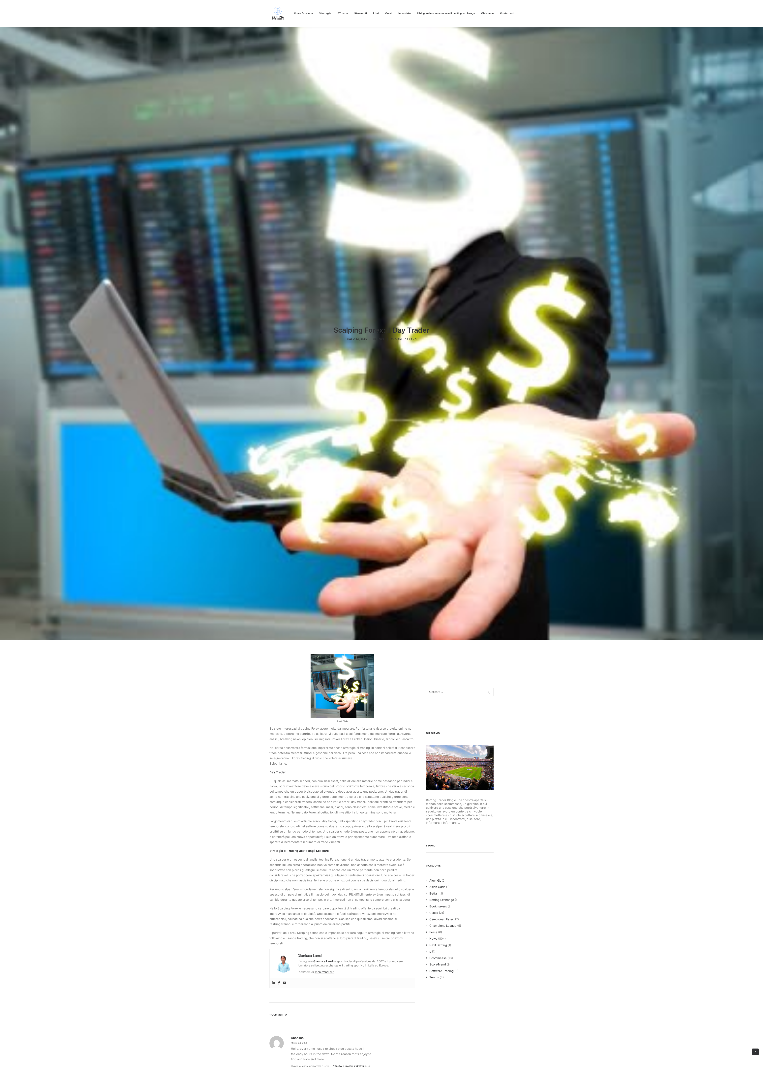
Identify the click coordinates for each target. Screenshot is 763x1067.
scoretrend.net (324, 972)
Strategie (325, 13)
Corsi (388, 13)
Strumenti (360, 13)
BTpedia (343, 13)
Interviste (404, 13)
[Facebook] (279, 983)
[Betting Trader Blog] (278, 13)
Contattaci (507, 13)
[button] (488, 692)
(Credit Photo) (342, 721)
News (380, 339)
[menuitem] (305, 13)
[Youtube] (284, 983)
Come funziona (303, 13)
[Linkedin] (273, 983)
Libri (376, 13)
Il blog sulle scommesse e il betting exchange (446, 13)
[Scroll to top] (755, 1051)
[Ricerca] (460, 692)
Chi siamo (487, 13)
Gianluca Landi (406, 339)
